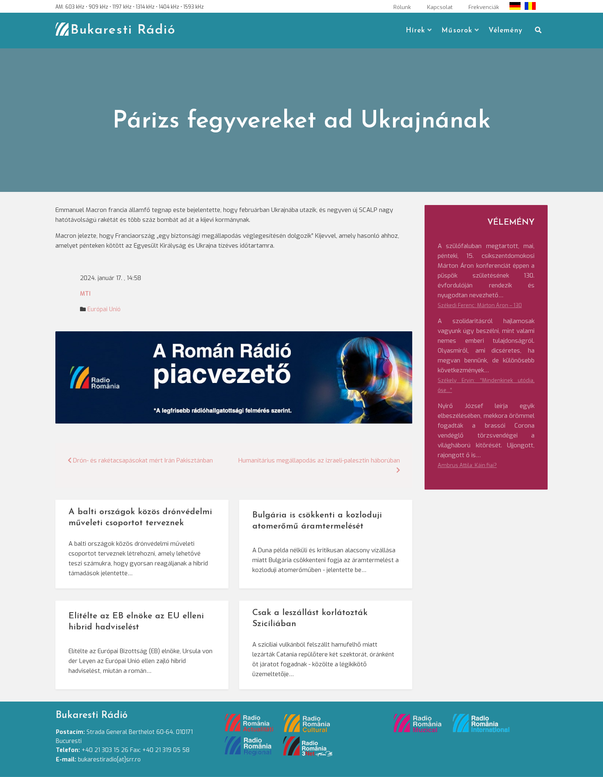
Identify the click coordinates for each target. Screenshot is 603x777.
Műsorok (456, 30)
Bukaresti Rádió (123, 30)
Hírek (415, 30)
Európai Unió (104, 309)
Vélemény (506, 30)
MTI (85, 294)
